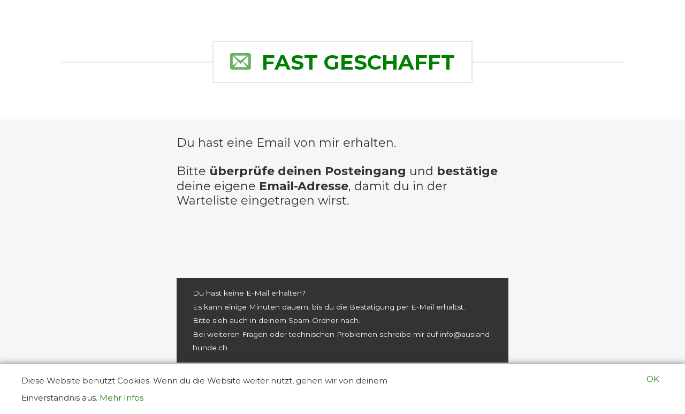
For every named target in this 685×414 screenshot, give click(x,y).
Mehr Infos (121, 398)
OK (652, 379)
